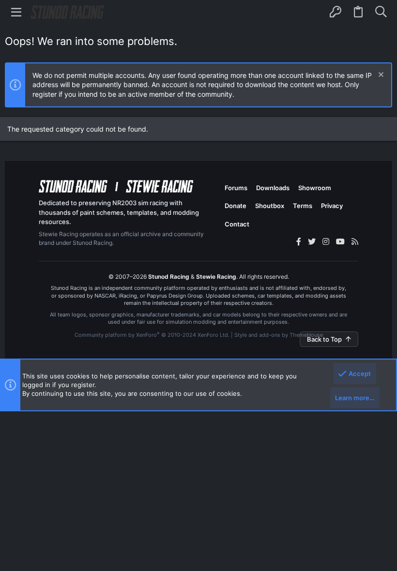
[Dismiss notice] (380, 76)
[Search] (380, 12)
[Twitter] (312, 241)
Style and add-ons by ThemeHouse (278, 334)
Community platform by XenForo (152, 334)
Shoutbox (269, 206)
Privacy (332, 206)
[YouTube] (340, 241)
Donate (235, 206)
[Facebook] (298, 241)
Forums (236, 188)
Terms (302, 206)
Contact (237, 224)
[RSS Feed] (354, 241)
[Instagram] (325, 241)
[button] (16, 12)
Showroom (314, 188)
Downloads (273, 188)
